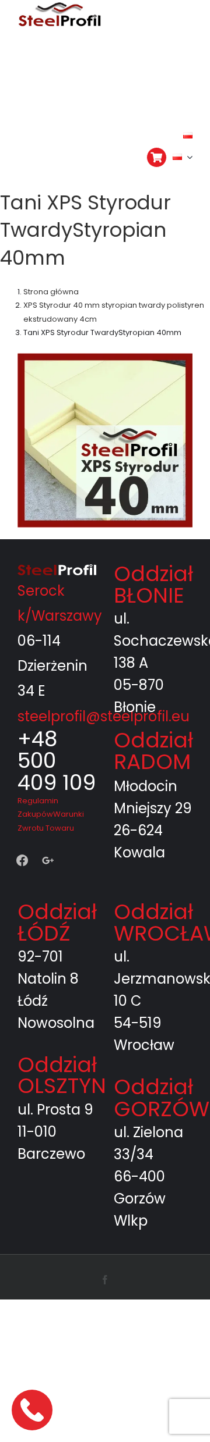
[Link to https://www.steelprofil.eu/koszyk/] (156, 157)
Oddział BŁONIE (153, 537)
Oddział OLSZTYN (62, 1028)
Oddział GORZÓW (161, 1051)
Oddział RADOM (153, 704)
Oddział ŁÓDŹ (57, 875)
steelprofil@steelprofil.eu (104, 669)
